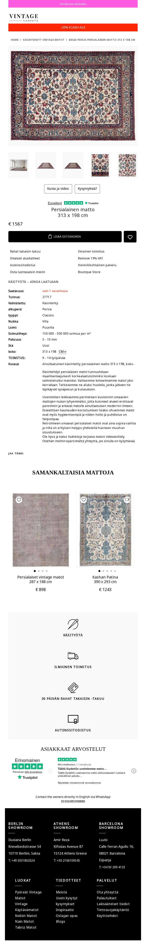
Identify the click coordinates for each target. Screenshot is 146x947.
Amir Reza (61, 839)
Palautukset (107, 898)
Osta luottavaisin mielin (27, 272)
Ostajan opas (67, 915)
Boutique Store (89, 272)
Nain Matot (24, 921)
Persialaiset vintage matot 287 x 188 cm (40, 579)
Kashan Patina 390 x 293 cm (105, 579)
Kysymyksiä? (87, 188)
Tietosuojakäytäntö (113, 909)
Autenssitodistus (22, 265)
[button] (35, 571)
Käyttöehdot (107, 915)
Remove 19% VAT (90, 258)
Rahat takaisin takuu (25, 251)
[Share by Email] (59, 453)
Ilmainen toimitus (91, 251)
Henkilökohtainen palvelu (97, 265)
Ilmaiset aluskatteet (25, 258)
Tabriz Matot (25, 927)
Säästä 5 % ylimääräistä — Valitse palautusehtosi (73, 4)
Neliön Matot (26, 915)
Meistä (61, 892)
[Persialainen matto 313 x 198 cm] (18, 165)
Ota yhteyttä (107, 892)
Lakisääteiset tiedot (113, 904)
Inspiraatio (65, 909)
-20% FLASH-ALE (72, 27)
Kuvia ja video (58, 188)
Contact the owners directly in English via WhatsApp (73, 797)
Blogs (60, 921)
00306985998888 (73, 801)
